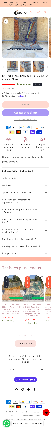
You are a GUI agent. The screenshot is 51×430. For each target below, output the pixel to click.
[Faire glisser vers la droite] (48, 67)
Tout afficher (25, 343)
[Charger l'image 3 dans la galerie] (38, 66)
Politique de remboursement (29, 415)
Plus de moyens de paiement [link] (25, 119)
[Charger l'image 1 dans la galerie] (12, 66)
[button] (6, 12)
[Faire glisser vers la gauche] (3, 67)
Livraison (5, 88)
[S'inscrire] (42, 369)
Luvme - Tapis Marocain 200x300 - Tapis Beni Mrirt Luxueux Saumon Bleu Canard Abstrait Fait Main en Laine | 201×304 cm (12, 309)
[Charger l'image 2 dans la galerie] (25, 66)
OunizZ (14, 412)
